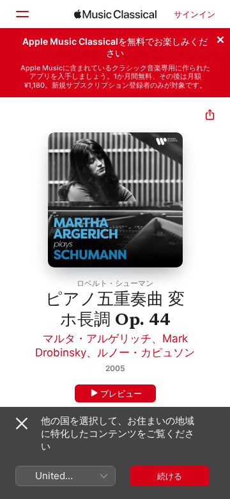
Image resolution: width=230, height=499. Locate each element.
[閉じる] (220, 37)
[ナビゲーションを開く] (22, 14)
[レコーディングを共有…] (210, 116)
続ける (169, 476)
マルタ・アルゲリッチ (97, 338)
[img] (115, 14)
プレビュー (121, 393)
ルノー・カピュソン (146, 352)
